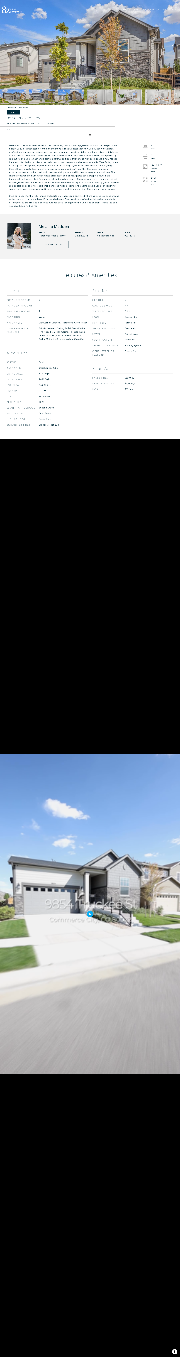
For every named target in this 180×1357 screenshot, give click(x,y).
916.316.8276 (81, 235)
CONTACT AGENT (53, 244)
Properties (125, 10)
